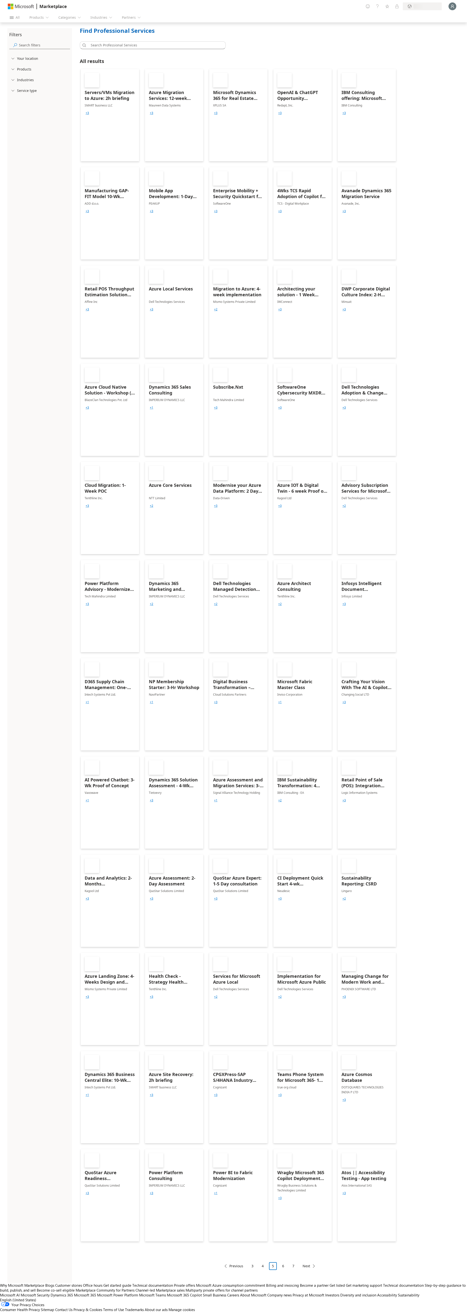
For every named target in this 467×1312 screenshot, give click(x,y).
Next (306, 1266)
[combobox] (154, 45)
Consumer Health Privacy (20, 1309)
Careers (233, 1295)
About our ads (156, 1309)
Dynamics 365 (62, 1295)
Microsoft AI (10, 1295)
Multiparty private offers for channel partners (222, 1290)
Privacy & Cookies (87, 1309)
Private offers (184, 1285)
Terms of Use (113, 1309)
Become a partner (314, 1285)
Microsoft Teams (152, 1295)
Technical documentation (152, 1285)
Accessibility (387, 1295)
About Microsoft (253, 1295)
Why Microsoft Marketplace (22, 1285)
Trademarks (134, 1309)
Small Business (214, 1295)
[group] (87, 113)
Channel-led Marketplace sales (160, 1290)
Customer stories (68, 1285)
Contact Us (63, 1309)
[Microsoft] (21, 6)
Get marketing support (364, 1285)
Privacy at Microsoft (308, 1295)
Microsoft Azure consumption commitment (231, 1285)
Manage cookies (182, 1309)
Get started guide (117, 1285)
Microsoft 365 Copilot (184, 1295)
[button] (83, 45)
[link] (110, 115)
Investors (332, 1295)
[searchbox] (44, 45)
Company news (279, 1295)
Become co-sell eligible (56, 1290)
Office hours (92, 1285)
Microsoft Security (35, 1295)
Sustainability (408, 1295)
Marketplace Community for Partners (105, 1290)
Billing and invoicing (282, 1285)
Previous (236, 1266)
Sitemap (47, 1309)
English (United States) (18, 1299)
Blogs (49, 1285)
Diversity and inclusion (358, 1295)
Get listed (337, 1285)
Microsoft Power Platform (117, 1295)
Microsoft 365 (85, 1295)
